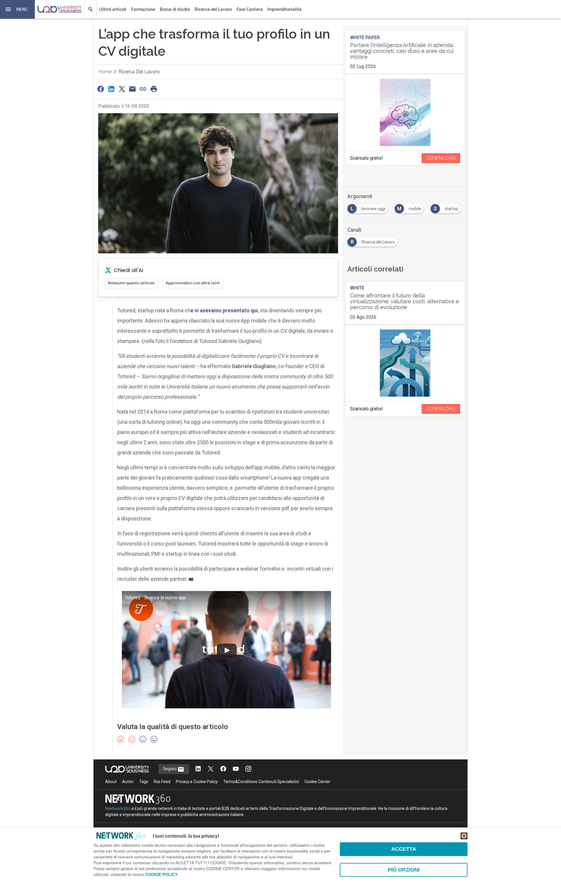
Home (105, 71)
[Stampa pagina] (153, 88)
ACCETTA (403, 849)
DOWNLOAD (441, 158)
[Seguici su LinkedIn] (198, 769)
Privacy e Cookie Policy (197, 781)
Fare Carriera (250, 9)
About (111, 781)
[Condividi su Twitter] (122, 88)
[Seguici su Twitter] (210, 769)
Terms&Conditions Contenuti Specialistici (261, 781)
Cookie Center (317, 781)
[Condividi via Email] (132, 88)
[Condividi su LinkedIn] (111, 88)
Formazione (143, 9)
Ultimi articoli (113, 9)
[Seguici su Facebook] (223, 769)
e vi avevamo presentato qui (224, 310)
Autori (128, 781)
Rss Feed (162, 781)
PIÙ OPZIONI (404, 870)
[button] (17, 9)
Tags (143, 781)
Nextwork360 (118, 808)
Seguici (170, 768)
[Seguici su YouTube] (235, 769)
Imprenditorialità (284, 9)
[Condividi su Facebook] (100, 88)
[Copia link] (143, 88)
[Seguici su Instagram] (248, 769)
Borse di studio (175, 9)
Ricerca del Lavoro (213, 9)
